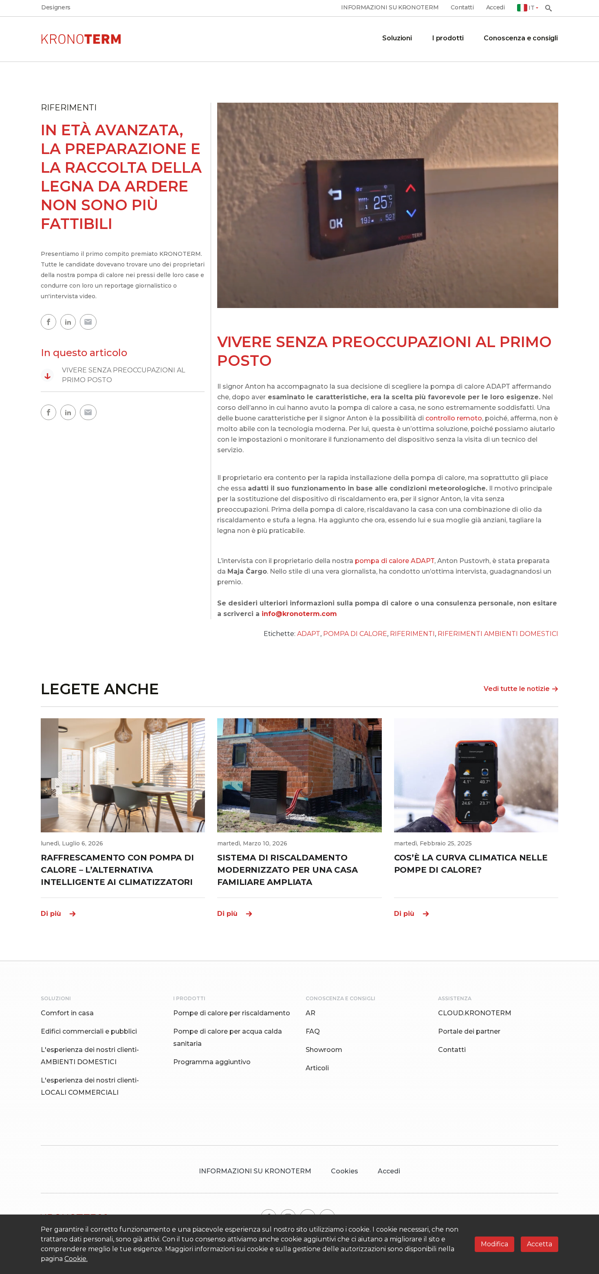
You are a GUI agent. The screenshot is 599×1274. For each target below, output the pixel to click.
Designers (55, 7)
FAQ (313, 1031)
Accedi (495, 7)
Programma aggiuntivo (212, 1062)
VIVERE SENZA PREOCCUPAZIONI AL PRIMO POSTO (114, 375)
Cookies (344, 1171)
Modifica (494, 1244)
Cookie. (76, 1259)
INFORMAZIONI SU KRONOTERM (389, 7)
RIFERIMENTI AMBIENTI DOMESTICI (498, 634)
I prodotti (447, 38)
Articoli (317, 1068)
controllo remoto (453, 418)
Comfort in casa (67, 1013)
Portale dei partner (469, 1031)
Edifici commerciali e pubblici (89, 1031)
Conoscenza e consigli (521, 38)
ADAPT (308, 634)
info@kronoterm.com (299, 614)
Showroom (324, 1050)
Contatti (462, 7)
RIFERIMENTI (412, 634)
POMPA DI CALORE (355, 634)
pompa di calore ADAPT (394, 561)
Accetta (539, 1244)
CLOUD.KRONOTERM (474, 1013)
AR (310, 1013)
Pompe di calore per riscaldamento (231, 1013)
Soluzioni (397, 38)
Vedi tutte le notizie (517, 689)
